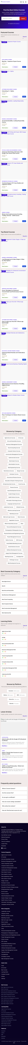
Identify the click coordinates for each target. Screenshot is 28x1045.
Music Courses (21, 517)
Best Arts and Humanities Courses (8, 990)
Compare (21, 2)
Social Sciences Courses (14, 546)
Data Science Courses (9, 470)
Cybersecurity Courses (14, 457)
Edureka (14, 703)
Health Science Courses (14, 497)
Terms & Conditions (5, 841)
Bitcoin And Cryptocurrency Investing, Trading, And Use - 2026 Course (12, 214)
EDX (21, 695)
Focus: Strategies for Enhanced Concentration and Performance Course (12, 291)
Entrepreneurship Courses (9, 484)
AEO (14, 1042)
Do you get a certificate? (8, 797)
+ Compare (15, 66)
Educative (14, 699)
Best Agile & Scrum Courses (7, 987)
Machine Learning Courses (14, 510)
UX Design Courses (14, 559)
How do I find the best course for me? (12, 810)
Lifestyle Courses (20, 507)
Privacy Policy (4, 839)
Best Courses (4, 969)
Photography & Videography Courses (14, 530)
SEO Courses (19, 540)
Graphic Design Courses (14, 493)
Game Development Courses (14, 490)
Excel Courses (21, 484)
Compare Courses (5, 974)
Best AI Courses (4, 989)
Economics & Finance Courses (14, 477)
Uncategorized (19, 556)
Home (2, 965)
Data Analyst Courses (14, 461)
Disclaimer (3, 845)
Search (23, 18)
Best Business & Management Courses (9, 992)
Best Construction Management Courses (10, 998)
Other (22, 523)
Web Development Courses (14, 563)
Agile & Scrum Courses (10, 437)
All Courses (3, 967)
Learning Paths (4, 972)
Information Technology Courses (14, 500)
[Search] (23, 2)
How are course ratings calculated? (11, 801)
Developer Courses (14, 474)
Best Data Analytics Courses (7, 1003)
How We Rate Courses (6, 835)
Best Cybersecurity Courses (7, 1000)
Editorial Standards (5, 837)
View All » (25, 37)
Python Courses (9, 540)
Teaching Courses (9, 556)
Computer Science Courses (14, 451)
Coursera (14, 690)
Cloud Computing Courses (14, 447)
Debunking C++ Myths (8, 91)
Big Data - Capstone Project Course (11, 61)
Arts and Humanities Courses (14, 441)
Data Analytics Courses (14, 464)
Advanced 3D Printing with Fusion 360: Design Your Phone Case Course (12, 152)
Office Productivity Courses (11, 523)
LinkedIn (4, 848)
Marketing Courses (14, 513)
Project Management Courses (14, 536)
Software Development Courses (14, 550)
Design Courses (20, 470)
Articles (3, 976)
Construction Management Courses (14, 454)
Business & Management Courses (14, 444)
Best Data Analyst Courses (7, 1001)
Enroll (24, 66)
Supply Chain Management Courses (14, 553)
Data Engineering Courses (14, 467)
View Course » (5, 66)
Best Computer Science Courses (8, 996)
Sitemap (3, 978)
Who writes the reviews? (8, 806)
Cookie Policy (4, 843)
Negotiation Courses (14, 520)
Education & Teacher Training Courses (14, 480)
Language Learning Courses (14, 503)
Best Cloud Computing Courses (8, 994)
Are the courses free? (8, 793)
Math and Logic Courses (9, 517)
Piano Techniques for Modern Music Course (13, 415)
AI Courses (20, 437)
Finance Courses (14, 487)
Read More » (4, 745)
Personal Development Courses (14, 526)
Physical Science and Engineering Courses (14, 533)
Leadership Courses (8, 507)
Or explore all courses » (14, 23)
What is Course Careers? (8, 788)
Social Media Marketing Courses (14, 543)
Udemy (8, 695)
